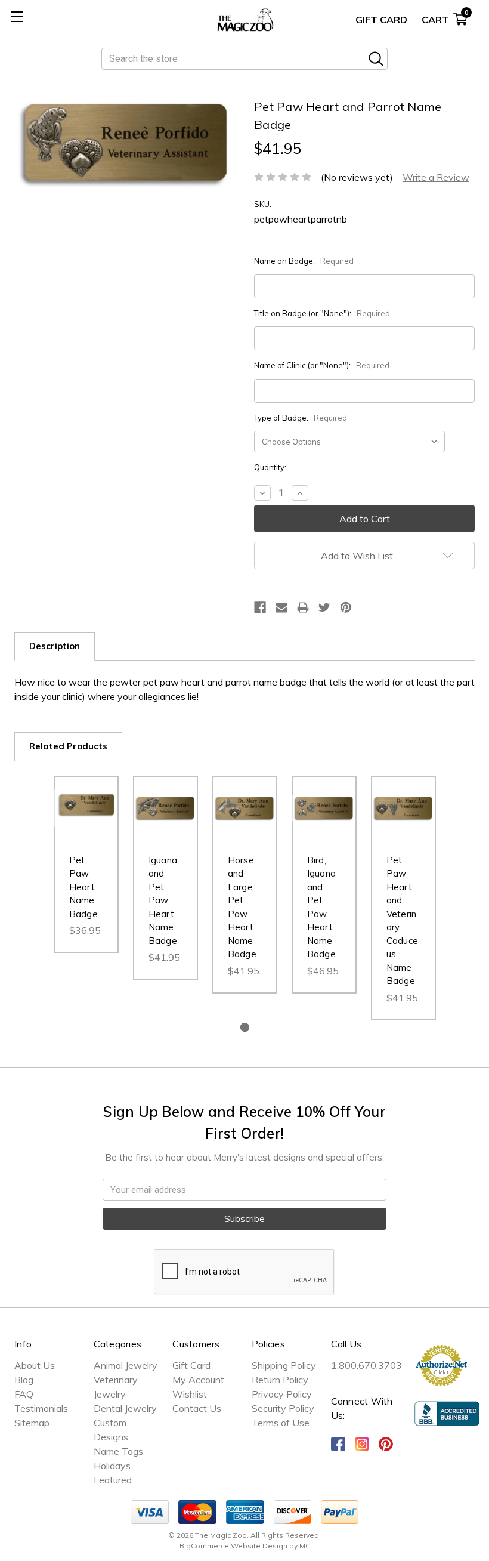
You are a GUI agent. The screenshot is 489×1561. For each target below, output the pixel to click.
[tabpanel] (86, 865)
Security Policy (283, 1408)
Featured (113, 1480)
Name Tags (118, 1451)
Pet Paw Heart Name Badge (83, 887)
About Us (34, 1365)
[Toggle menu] (16, 16)
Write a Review (436, 177)
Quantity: (270, 467)
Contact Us (196, 1408)
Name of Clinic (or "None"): (321, 365)
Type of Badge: (300, 417)
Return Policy (280, 1380)
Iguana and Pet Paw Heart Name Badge (163, 900)
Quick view (86, 791)
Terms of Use (281, 1423)
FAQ (23, 1394)
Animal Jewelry (125, 1365)
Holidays (112, 1465)
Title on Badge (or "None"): (322, 313)
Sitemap (31, 1423)
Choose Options (86, 824)
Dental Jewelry (125, 1408)
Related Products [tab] (68, 746)
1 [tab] (244, 1027)
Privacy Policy (282, 1394)
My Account (198, 1380)
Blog (23, 1380)
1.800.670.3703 (366, 1365)
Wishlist (189, 1394)
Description (54, 646)
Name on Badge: (304, 261)
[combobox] (244, 59)
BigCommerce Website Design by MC (244, 1545)
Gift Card (381, 20)
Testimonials (41, 1408)
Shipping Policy (284, 1365)
